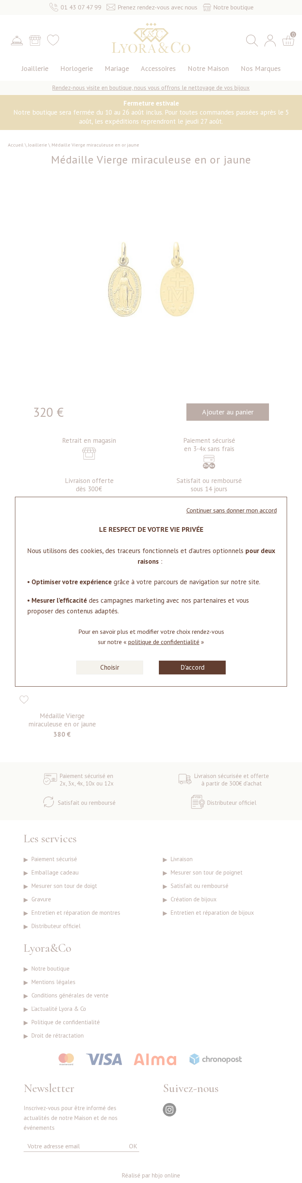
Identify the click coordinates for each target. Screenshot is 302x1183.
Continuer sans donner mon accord (231, 510)
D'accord (192, 667)
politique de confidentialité (163, 642)
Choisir (109, 667)
